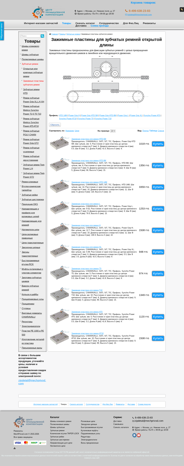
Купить (158, 144)
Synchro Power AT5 (152, 115)
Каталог (54, 417)
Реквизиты (149, 23)
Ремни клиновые (30, 182)
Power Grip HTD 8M (107, 115)
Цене (77, 131)
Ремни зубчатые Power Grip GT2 (31, 141)
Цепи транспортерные (33, 243)
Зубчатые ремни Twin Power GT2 (33, 175)
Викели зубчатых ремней (30, 288)
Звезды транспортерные (30, 254)
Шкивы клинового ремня (30, 48)
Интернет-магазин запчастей (41, 23)
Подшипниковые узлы (33, 299)
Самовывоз (118, 424)
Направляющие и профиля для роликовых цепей (30, 213)
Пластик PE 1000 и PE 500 (33, 333)
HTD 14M (63, 115)
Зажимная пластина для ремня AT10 (87, 333)
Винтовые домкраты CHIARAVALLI (32, 315)
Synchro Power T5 (85, 119)
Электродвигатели (31, 326)
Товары (66, 23)
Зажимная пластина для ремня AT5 (86, 312)
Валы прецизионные (89, 443)
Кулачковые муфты (89, 430)
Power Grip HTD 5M (89, 115)
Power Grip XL (136, 115)
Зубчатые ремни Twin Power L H (33, 167)
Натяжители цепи (30, 229)
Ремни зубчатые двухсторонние (31, 158)
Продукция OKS (30, 204)
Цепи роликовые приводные (30, 236)
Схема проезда (100, 25)
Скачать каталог (85, 23)
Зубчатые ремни (30, 64)
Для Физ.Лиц (131, 23)
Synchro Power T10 (103, 119)
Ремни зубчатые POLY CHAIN (31, 133)
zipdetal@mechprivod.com (140, 14)
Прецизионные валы (32, 348)
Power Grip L (123, 115)
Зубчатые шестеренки (33, 199)
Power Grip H (74, 115)
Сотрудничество (109, 23)
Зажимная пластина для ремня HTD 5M (88, 139)
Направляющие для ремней (31, 223)
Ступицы (26, 308)
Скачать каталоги (121, 427)
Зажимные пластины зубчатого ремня (33, 83)
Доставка (80, 25)
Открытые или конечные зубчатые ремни (33, 72)
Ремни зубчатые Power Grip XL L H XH (33, 100)
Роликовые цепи (88, 421)
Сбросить (54, 125)
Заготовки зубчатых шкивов (32, 279)
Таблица (153, 131)
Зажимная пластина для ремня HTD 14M (89, 182)
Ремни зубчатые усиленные (31, 150)
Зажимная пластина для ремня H (85, 225)
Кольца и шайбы (30, 294)
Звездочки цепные (31, 247)
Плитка (145, 131)
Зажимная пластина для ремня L (85, 204)
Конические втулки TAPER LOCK (64, 433)
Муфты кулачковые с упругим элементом (32, 271)
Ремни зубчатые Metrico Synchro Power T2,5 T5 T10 (32, 110)
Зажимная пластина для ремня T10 (86, 290)
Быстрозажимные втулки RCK (30, 262)
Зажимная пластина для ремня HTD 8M (88, 160)
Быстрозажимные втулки (92, 427)
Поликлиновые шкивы (33, 59)
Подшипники (28, 304)
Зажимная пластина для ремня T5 (86, 268)
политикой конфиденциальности (96, 456)
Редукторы (27, 322)
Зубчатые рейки (30, 195)
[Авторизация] (182, 9)
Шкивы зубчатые (30, 54)
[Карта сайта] (15, 448)
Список (161, 131)
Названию (69, 131)
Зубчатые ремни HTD (31, 91)
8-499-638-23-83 (143, 417)
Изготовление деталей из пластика (33, 341)
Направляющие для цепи (61, 443)
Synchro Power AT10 (67, 119)
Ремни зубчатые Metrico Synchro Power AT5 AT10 (31, 122)
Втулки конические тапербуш (31, 188)
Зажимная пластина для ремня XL (86, 247)
